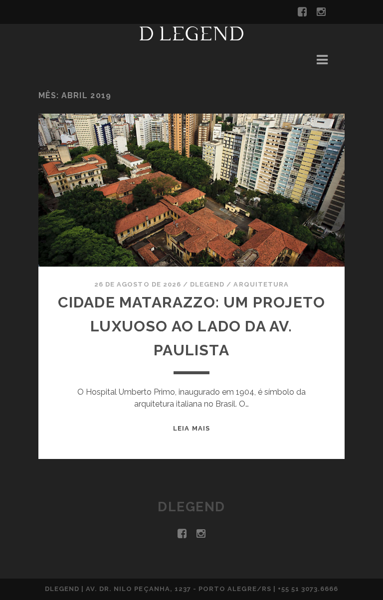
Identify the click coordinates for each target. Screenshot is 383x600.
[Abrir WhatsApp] (358, 575)
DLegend (207, 284)
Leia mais (191, 428)
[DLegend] (191, 35)
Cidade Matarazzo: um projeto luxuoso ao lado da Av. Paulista (192, 326)
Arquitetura (260, 284)
